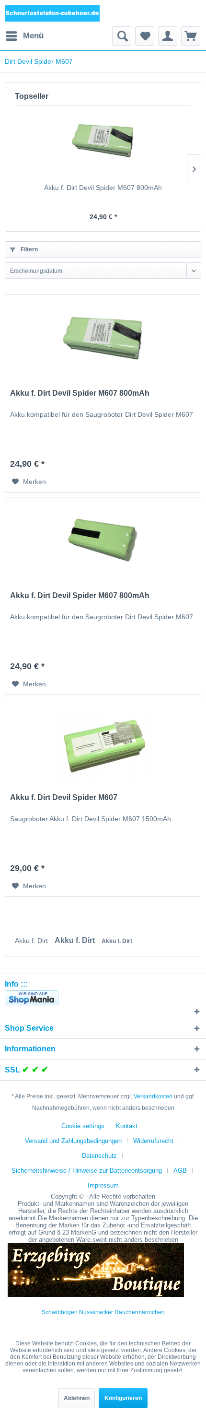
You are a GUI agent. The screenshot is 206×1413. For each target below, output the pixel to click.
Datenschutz (99, 1155)
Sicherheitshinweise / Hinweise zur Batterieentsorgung (86, 1170)
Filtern (28, 249)
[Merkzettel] (144, 36)
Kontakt (126, 1126)
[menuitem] (24, 36)
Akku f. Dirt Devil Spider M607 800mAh (103, 187)
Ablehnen (77, 1398)
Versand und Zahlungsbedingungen (73, 1140)
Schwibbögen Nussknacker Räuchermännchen (103, 1312)
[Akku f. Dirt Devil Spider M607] (103, 747)
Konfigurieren (123, 1398)
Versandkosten (153, 1096)
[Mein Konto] (167, 36)
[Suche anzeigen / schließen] (121, 36)
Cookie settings (82, 1126)
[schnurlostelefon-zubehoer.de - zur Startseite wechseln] (52, 13)
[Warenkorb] (190, 36)
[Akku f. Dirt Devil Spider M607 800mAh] (103, 144)
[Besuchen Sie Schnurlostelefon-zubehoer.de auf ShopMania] (103, 997)
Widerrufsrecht (153, 1140)
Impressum (103, 1185)
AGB (180, 1170)
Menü (33, 35)
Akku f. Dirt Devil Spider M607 (63, 797)
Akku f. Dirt (32, 940)
